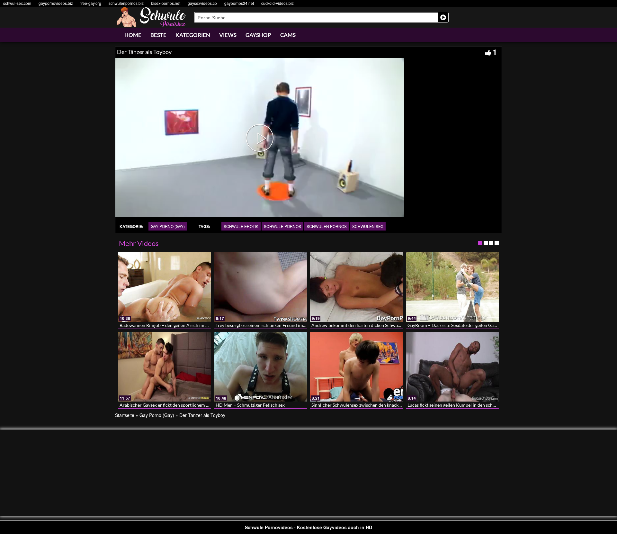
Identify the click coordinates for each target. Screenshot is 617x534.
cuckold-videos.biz (277, 3)
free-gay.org (90, 3)
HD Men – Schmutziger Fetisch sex (250, 405)
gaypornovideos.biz (56, 3)
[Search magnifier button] (443, 17)
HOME (132, 35)
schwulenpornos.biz (126, 3)
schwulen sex (367, 226)
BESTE (158, 35)
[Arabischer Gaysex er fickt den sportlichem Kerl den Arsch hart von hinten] (164, 367)
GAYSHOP (258, 35)
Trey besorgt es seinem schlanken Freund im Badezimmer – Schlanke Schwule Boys (298, 325)
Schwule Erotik (241, 226)
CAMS (288, 35)
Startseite (124, 415)
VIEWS (228, 35)
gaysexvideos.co (202, 3)
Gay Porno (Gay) (168, 226)
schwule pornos (282, 226)
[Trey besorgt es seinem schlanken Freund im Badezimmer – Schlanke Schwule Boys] (260, 286)
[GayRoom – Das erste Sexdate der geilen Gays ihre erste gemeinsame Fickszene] (452, 286)
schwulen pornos (327, 226)
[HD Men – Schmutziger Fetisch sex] (260, 367)
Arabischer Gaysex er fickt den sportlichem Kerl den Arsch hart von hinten (193, 405)
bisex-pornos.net (165, 3)
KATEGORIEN (192, 35)
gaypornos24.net (239, 3)
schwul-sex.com (17, 3)
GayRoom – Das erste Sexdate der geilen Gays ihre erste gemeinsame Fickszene (485, 325)
